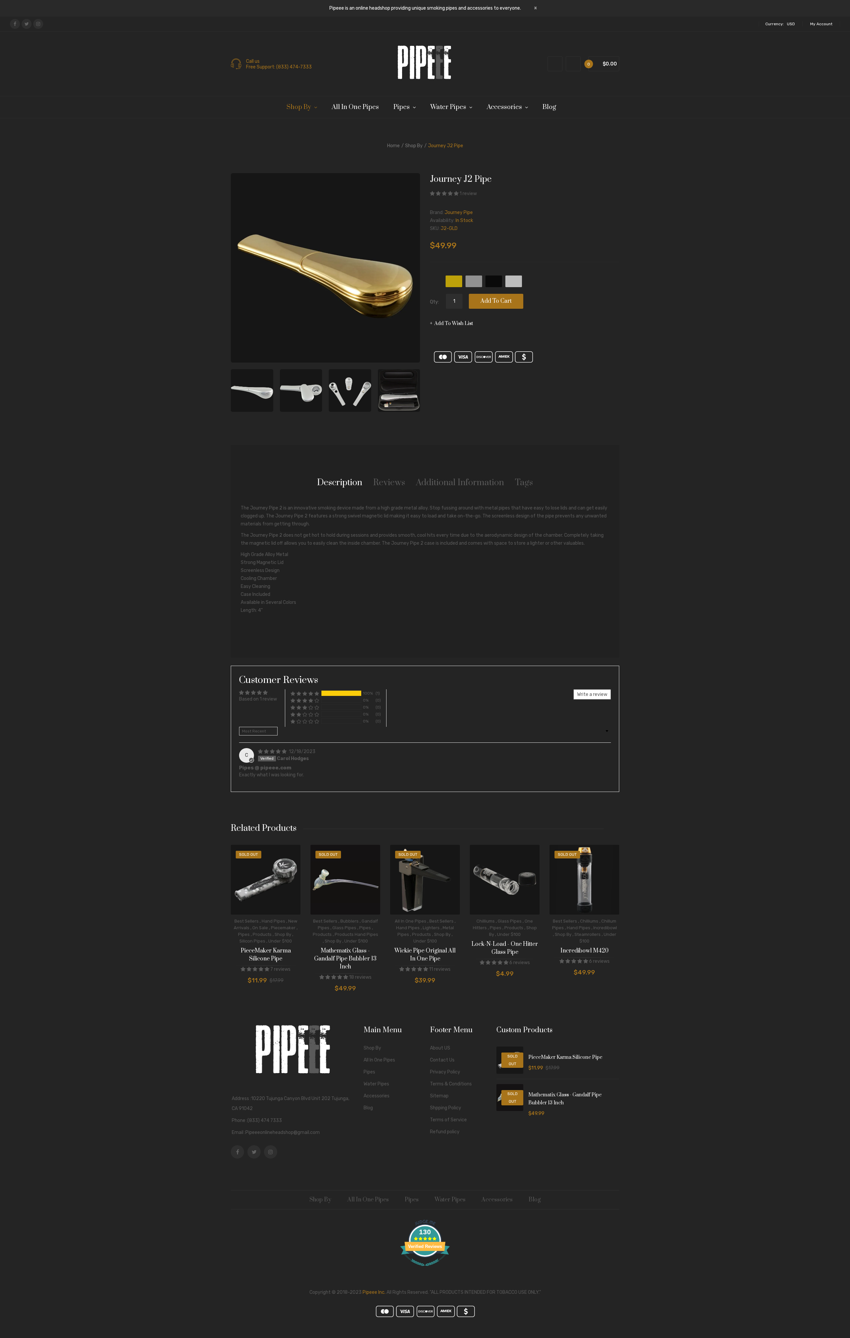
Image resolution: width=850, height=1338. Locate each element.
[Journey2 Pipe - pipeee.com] (252, 390)
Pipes (244, 934)
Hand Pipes (273, 921)
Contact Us (442, 1060)
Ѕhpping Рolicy (445, 1108)
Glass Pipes (344, 927)
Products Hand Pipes (356, 934)
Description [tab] (339, 482)
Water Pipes (376, 1084)
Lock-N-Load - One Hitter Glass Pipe (504, 948)
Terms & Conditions (451, 1084)
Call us (253, 61)
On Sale (260, 927)
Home (393, 146)
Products (262, 934)
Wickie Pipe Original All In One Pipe (425, 954)
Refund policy (445, 1132)
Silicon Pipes (252, 941)
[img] (273, 751)
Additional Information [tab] (460, 482)
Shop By (414, 146)
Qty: (434, 302)
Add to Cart (496, 301)
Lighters (431, 927)
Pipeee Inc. (374, 1292)
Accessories (376, 1096)
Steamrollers (587, 934)
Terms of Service (448, 1120)
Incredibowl (605, 927)
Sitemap (439, 1096)
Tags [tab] (524, 482)
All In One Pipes (410, 921)
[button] (445, 193)
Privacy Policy (445, 1072)
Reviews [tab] (389, 482)
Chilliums (485, 921)
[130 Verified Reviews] (425, 1270)
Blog (368, 1108)
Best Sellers (246, 921)
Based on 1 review (258, 699)
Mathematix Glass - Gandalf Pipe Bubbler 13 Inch (345, 958)
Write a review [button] (592, 694)
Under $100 (280, 941)
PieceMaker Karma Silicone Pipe (266, 954)
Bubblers (349, 921)
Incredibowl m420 (584, 950)
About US (440, 1048)
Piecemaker (283, 927)
